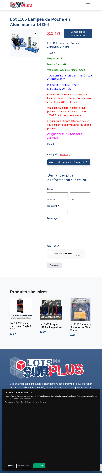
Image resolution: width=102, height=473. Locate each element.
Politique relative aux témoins (35, 402)
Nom (72, 199)
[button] (35, 34)
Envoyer (54, 265)
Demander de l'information (78, 33)
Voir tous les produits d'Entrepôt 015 (69, 162)
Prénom (51, 199)
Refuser (10, 466)
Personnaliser (24, 466)
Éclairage (65, 154)
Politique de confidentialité (14, 402)
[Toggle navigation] (88, 5)
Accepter (39, 466)
